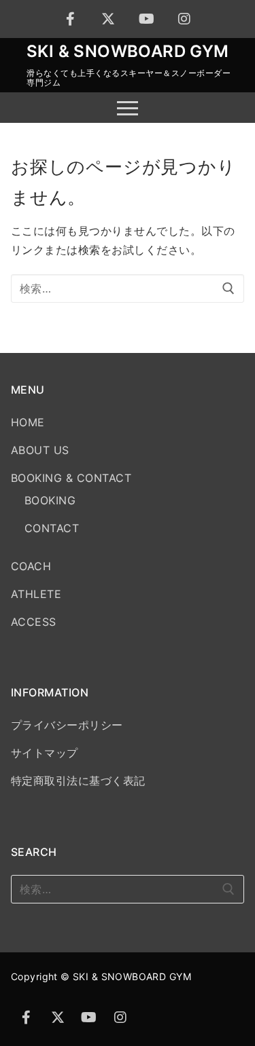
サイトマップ (44, 753)
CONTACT (51, 528)
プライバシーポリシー (67, 725)
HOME (28, 422)
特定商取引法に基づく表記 (78, 780)
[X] (109, 19)
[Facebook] (70, 19)
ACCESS (33, 622)
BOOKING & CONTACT (71, 478)
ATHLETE (36, 594)
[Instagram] (185, 19)
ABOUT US (40, 450)
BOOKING (49, 500)
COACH (31, 566)
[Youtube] (147, 19)
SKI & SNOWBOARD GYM (128, 51)
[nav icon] (127, 108)
